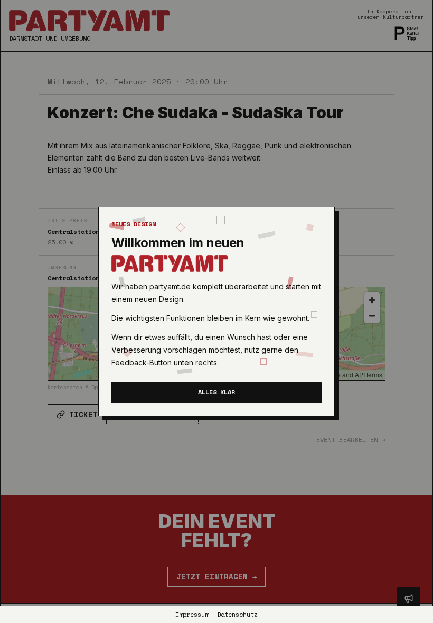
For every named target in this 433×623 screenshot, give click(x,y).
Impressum (192, 614)
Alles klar (216, 392)
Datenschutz (237, 614)
